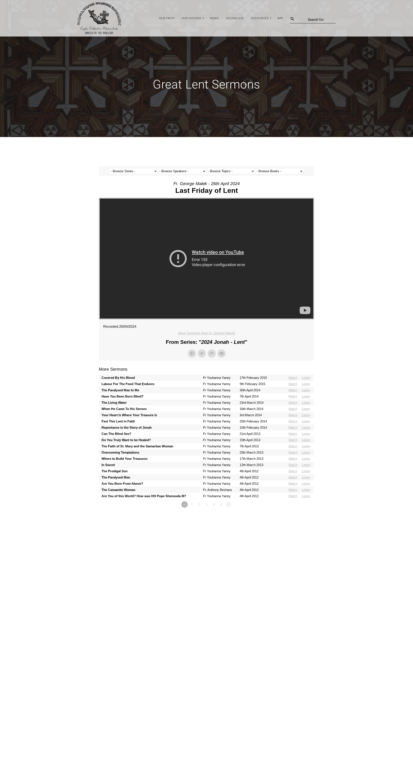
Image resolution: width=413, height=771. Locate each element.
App (280, 18)
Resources (260, 18)
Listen (306, 377)
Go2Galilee (235, 18)
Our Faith (167, 18)
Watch (292, 377)
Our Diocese (191, 18)
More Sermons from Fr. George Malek (206, 333)
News (214, 18)
